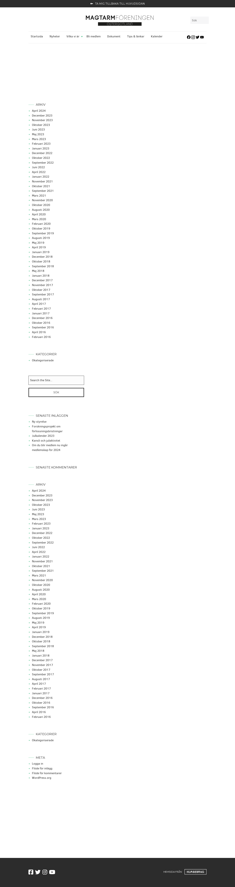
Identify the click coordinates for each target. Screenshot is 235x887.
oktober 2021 (41, 186)
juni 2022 (38, 167)
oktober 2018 (41, 261)
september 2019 (43, 233)
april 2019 (39, 247)
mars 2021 (39, 195)
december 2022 (42, 153)
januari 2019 (40, 252)
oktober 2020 (41, 205)
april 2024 (39, 111)
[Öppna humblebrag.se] (196, 872)
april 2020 (39, 214)
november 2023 (42, 120)
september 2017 (43, 294)
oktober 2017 (41, 290)
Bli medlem (93, 36)
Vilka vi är (72, 36)
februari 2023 (41, 144)
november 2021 (42, 181)
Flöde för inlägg (42, 768)
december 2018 (42, 257)
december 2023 (42, 115)
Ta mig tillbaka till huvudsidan (120, 3)
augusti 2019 (41, 238)
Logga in (37, 764)
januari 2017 (41, 313)
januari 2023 (40, 148)
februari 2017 (41, 309)
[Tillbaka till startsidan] (120, 20)
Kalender (156, 36)
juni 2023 (38, 129)
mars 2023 (39, 139)
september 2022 (43, 163)
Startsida (37, 36)
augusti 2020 (41, 210)
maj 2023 (38, 134)
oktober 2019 (41, 228)
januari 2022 (40, 177)
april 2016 (39, 332)
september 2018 (43, 266)
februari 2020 (41, 224)
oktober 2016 (41, 323)
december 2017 (42, 280)
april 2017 (39, 304)
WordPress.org (41, 778)
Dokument (113, 36)
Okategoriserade (43, 360)
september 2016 (43, 327)
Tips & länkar (135, 36)
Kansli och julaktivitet (46, 440)
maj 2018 (38, 271)
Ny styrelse (39, 422)
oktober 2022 (41, 158)
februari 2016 (41, 337)
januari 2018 (40, 276)
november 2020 (42, 200)
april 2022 (39, 172)
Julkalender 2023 (43, 436)
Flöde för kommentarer (47, 773)
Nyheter (55, 36)
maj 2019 (38, 243)
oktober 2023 (41, 125)
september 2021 (43, 191)
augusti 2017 (41, 299)
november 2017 (42, 285)
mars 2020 (39, 219)
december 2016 (42, 318)
